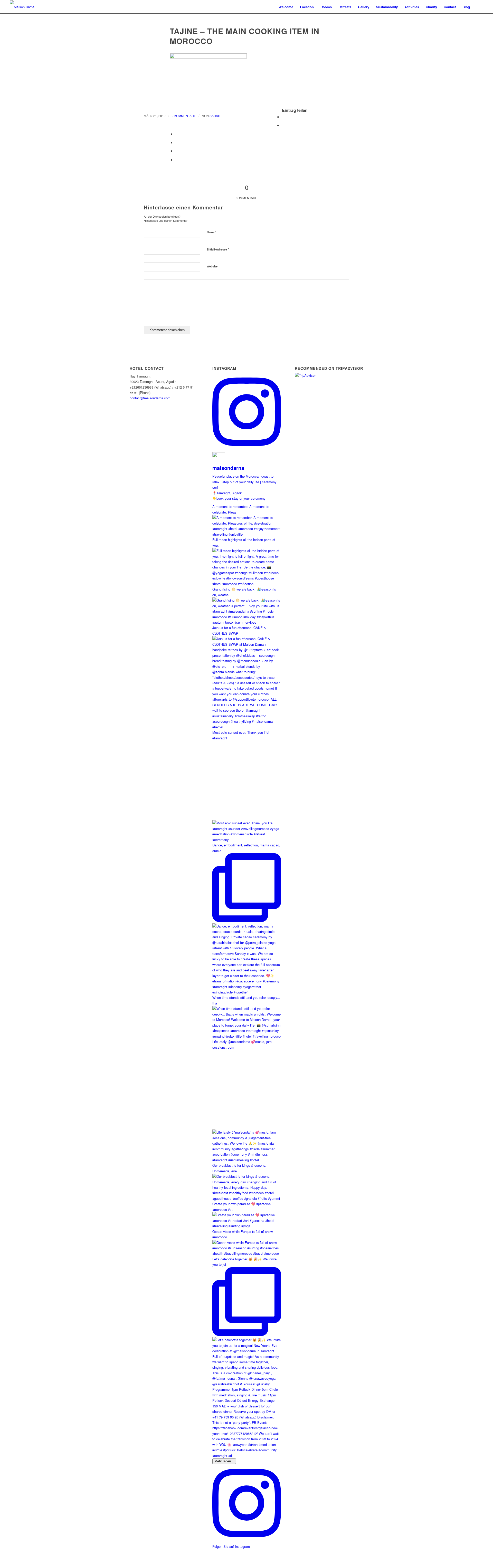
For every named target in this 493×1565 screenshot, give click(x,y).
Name (211, 231)
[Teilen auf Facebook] (283, 116)
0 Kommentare (184, 115)
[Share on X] (176, 134)
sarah (215, 115)
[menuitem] (286, 6)
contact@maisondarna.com (150, 397)
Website (212, 266)
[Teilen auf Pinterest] (176, 150)
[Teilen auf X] (283, 125)
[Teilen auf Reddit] (176, 159)
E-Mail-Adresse (218, 249)
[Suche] (478, 6)
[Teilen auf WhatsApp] (176, 142)
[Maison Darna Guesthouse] (29, 6)
